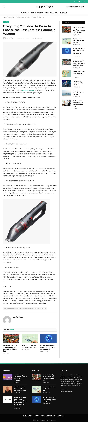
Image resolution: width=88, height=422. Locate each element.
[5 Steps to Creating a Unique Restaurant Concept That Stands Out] (11, 338)
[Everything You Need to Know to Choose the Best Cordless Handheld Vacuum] (30, 59)
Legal (51, 12)
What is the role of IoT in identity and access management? (47, 347)
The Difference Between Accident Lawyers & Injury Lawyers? (78, 103)
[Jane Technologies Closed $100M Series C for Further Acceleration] (7, 377)
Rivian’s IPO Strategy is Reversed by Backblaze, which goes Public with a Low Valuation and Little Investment (20, 402)
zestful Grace (11, 38)
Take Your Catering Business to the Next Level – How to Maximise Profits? (79, 62)
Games (47, 12)
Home (4, 17)
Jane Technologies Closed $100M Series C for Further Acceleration (20, 377)
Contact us (61, 416)
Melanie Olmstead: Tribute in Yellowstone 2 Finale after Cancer (20, 388)
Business (33, 12)
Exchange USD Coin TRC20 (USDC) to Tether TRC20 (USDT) (79, 73)
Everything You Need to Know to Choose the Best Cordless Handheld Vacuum (25, 308)
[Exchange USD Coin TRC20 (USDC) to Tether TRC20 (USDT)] (66, 73)
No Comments (30, 38)
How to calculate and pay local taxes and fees (30, 346)
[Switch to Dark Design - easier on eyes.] (82, 1)
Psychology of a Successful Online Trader (78, 82)
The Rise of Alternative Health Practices (78, 92)
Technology (63, 12)
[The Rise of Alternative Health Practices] (66, 93)
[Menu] (4, 7)
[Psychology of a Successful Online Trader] (66, 83)
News (56, 12)
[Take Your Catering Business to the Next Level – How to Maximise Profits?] (66, 62)
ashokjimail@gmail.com (75, 6)
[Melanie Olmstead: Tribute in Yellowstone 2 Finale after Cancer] (7, 389)
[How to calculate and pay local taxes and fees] (30, 338)
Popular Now (25, 12)
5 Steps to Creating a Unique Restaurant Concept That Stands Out (10, 348)
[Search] (84, 1)
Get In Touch (50, 416)
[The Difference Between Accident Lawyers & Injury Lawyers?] (66, 103)
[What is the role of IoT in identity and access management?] (48, 338)
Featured (40, 12)
